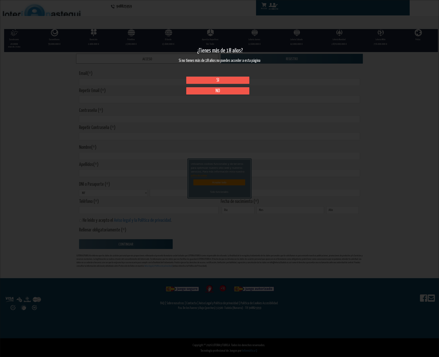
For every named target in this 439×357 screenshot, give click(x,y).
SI (217, 80)
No (218, 90)
